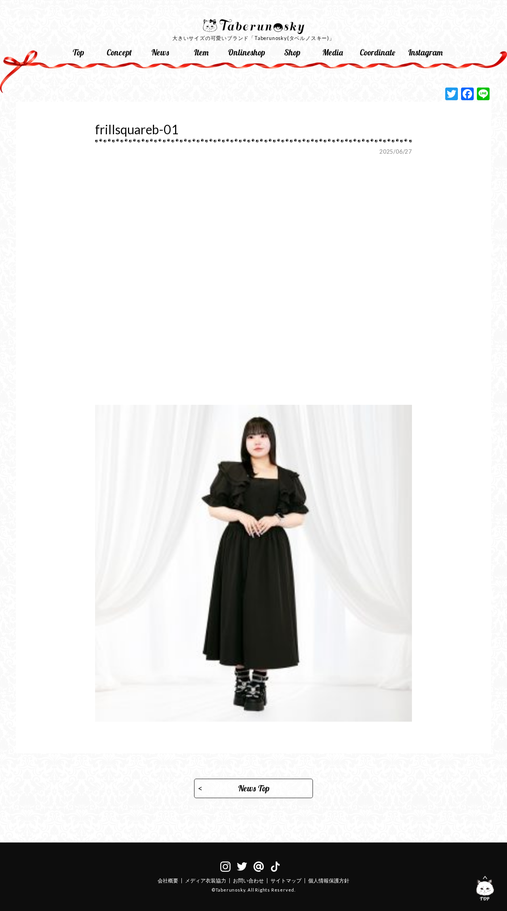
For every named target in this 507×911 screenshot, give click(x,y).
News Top (253, 788)
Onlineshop (246, 52)
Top (78, 52)
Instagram (425, 52)
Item (201, 52)
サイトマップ (286, 880)
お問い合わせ (248, 880)
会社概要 (168, 880)
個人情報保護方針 (328, 880)
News (160, 52)
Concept (119, 52)
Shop (292, 52)
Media (332, 52)
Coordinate (377, 52)
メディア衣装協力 (205, 880)
